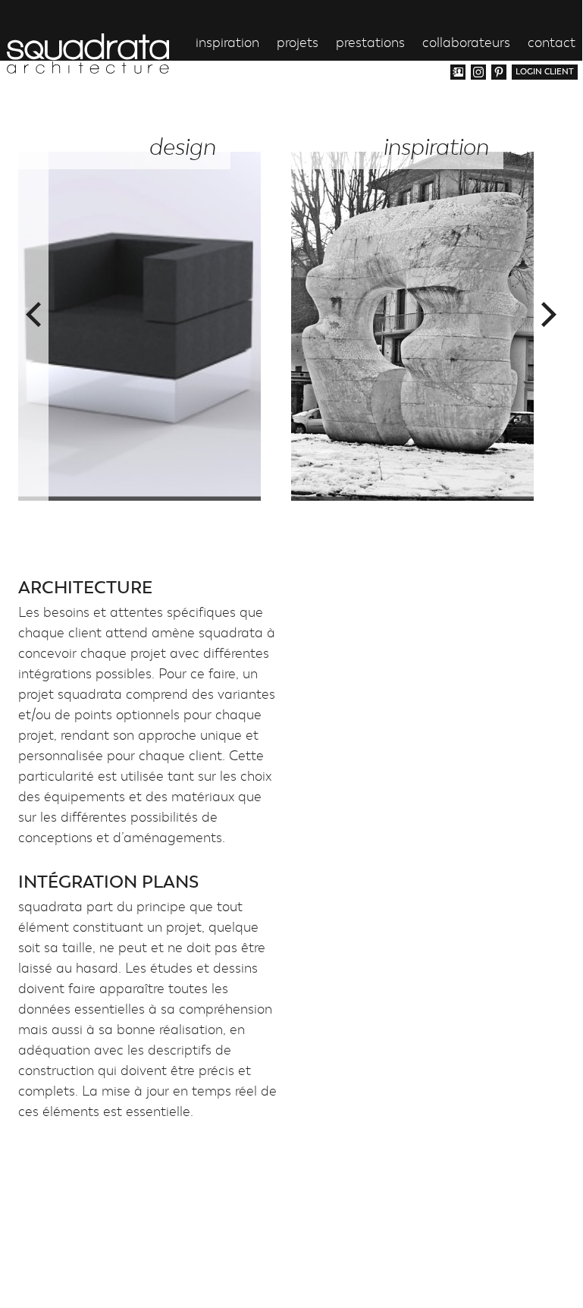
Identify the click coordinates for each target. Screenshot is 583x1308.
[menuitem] (567, 109)
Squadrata (88, 53)
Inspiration (435, 147)
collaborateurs (466, 43)
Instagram (478, 72)
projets (297, 43)
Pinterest (498, 72)
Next (549, 314)
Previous (33, 314)
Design (182, 147)
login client (545, 72)
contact (551, 43)
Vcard (457, 72)
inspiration (227, 43)
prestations (370, 43)
